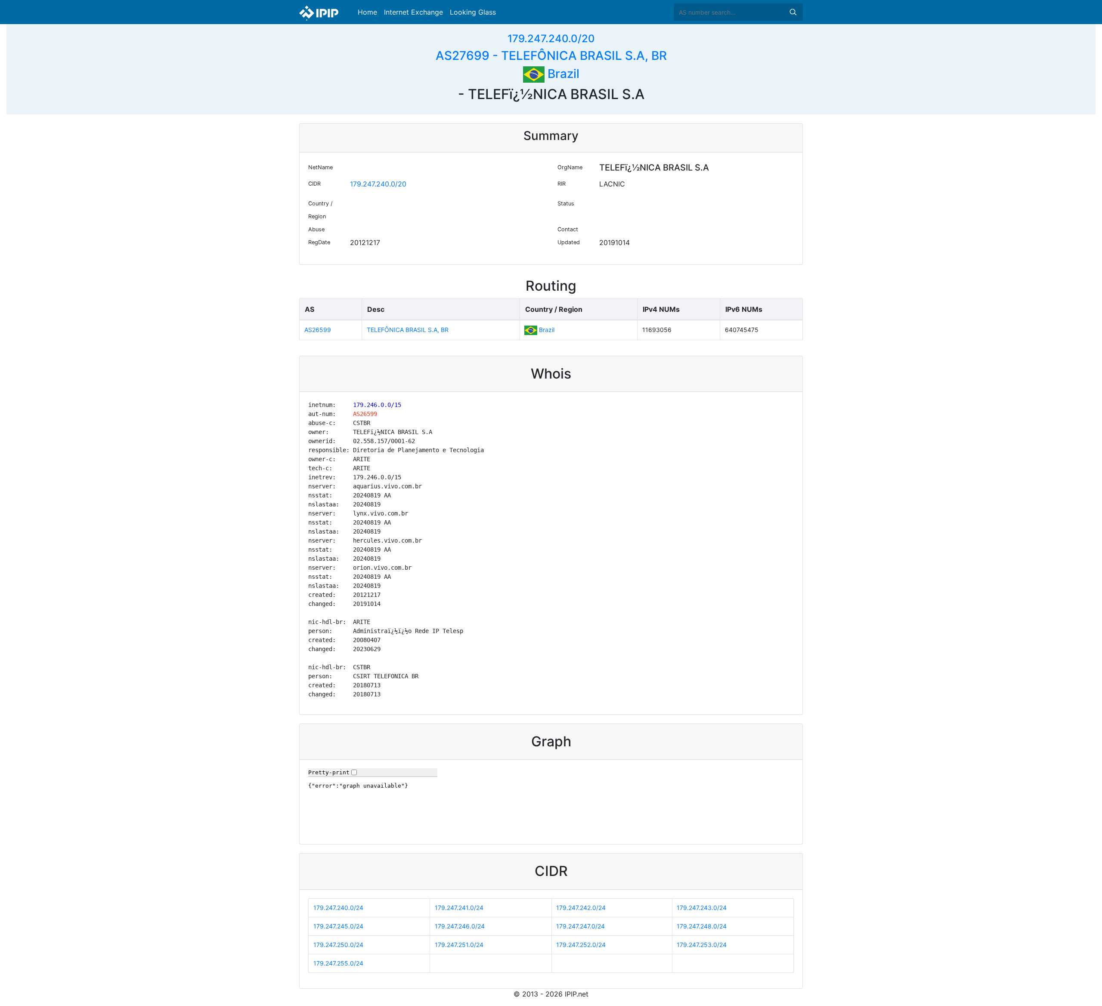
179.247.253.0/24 (702, 944)
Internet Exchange (413, 12)
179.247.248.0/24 (702, 926)
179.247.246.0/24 (460, 926)
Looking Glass (473, 12)
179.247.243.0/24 (702, 907)
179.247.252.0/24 (581, 944)
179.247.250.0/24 (338, 944)
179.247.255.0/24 (338, 963)
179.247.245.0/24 (338, 926)
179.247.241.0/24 (459, 907)
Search (793, 12)
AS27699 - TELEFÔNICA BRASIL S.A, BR (551, 55)
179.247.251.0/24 (459, 944)
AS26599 (317, 329)
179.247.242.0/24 (581, 907)
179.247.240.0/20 (551, 38)
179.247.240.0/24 (338, 907)
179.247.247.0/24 (580, 926)
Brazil (562, 73)
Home (367, 12)
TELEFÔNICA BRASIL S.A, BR (408, 329)
